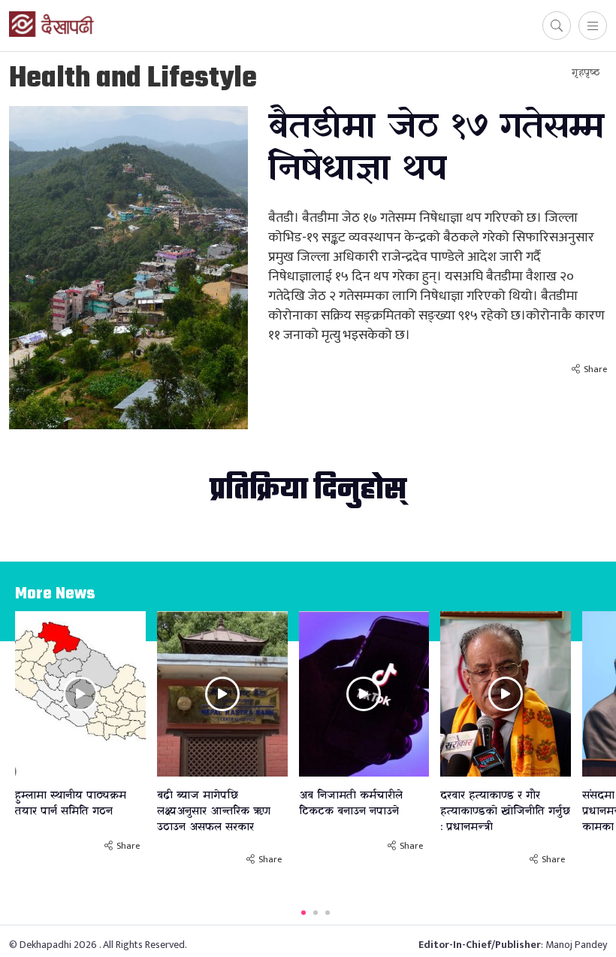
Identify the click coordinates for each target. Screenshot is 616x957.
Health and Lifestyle (133, 78)
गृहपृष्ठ (585, 72)
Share (595, 369)
